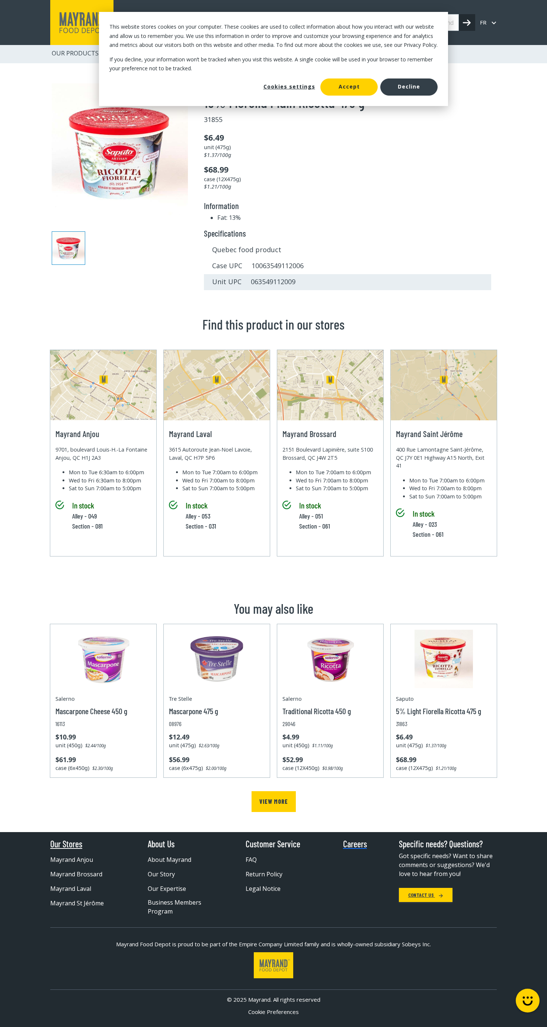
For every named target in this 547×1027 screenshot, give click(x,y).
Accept (349, 86)
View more (273, 801)
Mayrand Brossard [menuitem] (76, 874)
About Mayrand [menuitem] (169, 860)
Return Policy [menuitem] (264, 874)
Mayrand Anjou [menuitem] (71, 860)
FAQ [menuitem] (251, 860)
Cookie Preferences (273, 1011)
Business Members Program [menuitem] (174, 906)
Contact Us (421, 895)
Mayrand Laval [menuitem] (70, 889)
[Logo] (273, 965)
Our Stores (66, 844)
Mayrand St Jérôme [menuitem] (77, 903)
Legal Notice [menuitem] (263, 889)
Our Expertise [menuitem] (167, 889)
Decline (409, 86)
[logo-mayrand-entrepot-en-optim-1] (81, 22)
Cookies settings (289, 86)
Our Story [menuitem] (161, 874)
